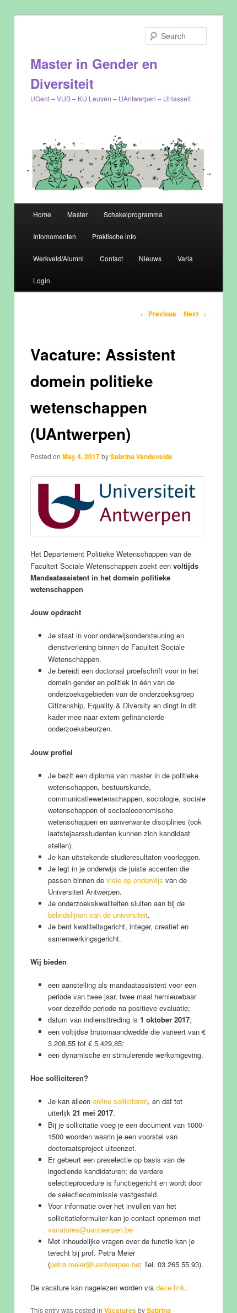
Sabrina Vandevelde (141, 456)
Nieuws (150, 258)
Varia (185, 258)
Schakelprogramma (133, 214)
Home (42, 214)
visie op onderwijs (134, 880)
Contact (111, 258)
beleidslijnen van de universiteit (98, 915)
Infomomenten (54, 236)
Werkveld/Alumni (58, 258)
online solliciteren (120, 1101)
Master (77, 214)
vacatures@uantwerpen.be (90, 1229)
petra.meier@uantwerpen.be (94, 1264)
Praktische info (114, 236)
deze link (170, 1287)
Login (41, 280)
